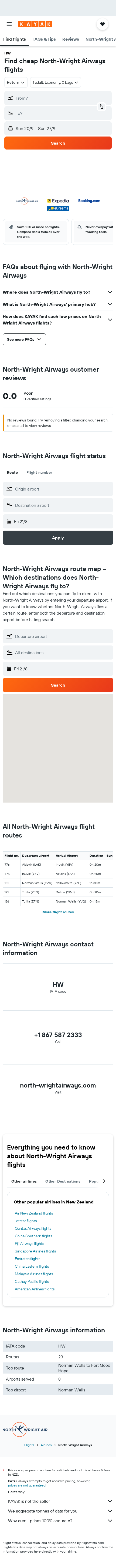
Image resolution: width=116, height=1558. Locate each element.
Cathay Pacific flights (32, 1281)
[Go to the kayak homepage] (35, 24)
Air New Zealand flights (34, 1213)
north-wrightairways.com (58, 1085)
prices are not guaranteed (27, 1485)
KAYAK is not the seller (29, 1501)
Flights (29, 1445)
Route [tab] (12, 472)
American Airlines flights (34, 1289)
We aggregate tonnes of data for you (42, 1511)
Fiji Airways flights (29, 1243)
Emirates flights (27, 1258)
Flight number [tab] (39, 472)
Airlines (46, 1445)
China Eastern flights (32, 1266)
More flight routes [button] (58, 912)
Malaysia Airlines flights (34, 1273)
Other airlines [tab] (24, 1181)
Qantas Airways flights (33, 1228)
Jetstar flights (26, 1220)
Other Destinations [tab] (62, 1181)
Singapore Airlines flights (35, 1251)
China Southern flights (33, 1236)
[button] (9, 24)
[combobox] (63, 489)
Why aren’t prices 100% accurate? (40, 1520)
